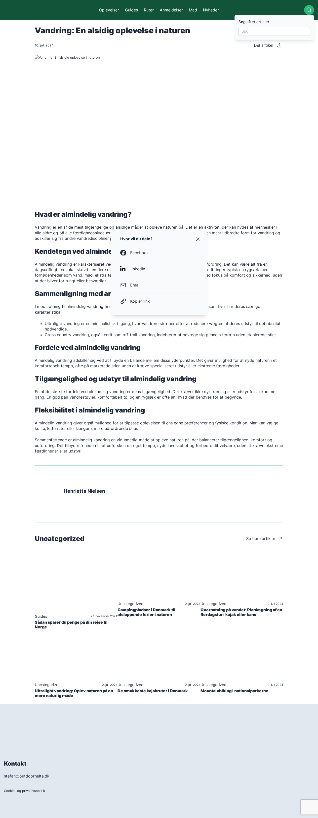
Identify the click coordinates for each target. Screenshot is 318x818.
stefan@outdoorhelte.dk (26, 776)
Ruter (149, 9)
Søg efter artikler (253, 21)
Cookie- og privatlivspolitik (24, 791)
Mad (193, 9)
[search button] (309, 10)
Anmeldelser (171, 9)
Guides (131, 9)
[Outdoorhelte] (28, 10)
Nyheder (211, 9)
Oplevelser (109, 9)
